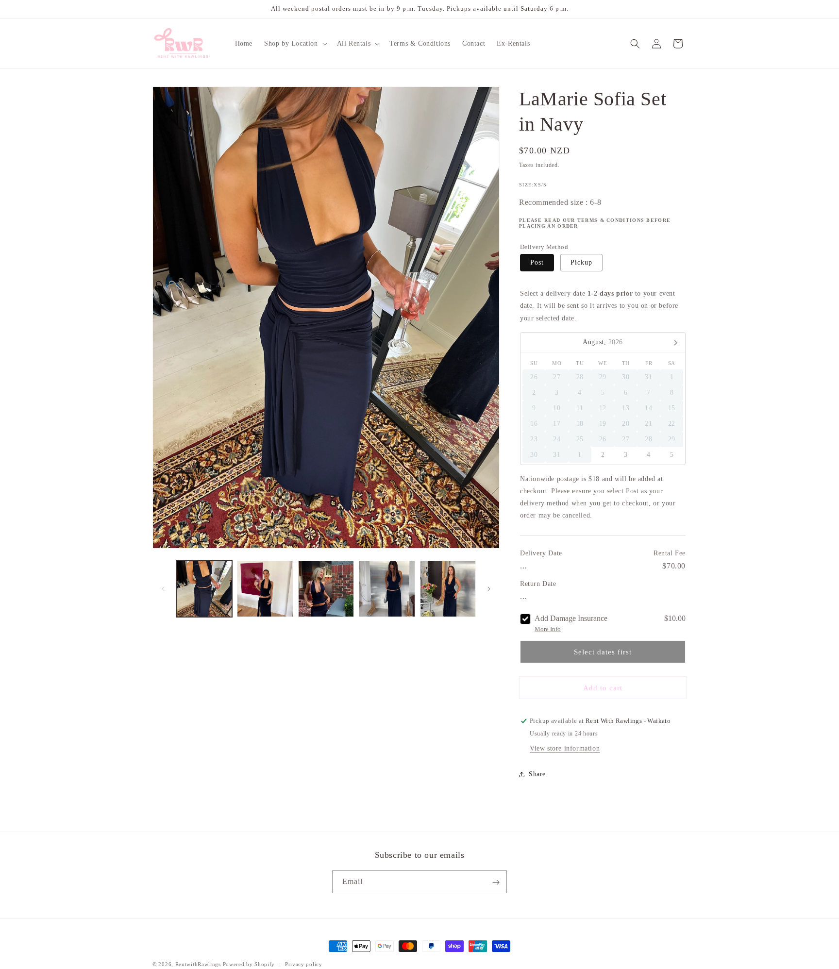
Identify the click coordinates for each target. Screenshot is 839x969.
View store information (565, 748)
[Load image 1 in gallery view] (204, 589)
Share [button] (537, 774)
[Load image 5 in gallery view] (448, 589)
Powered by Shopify (249, 964)
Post (537, 262)
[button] (294, 43)
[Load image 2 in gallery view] (265, 589)
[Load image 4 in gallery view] (387, 589)
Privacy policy (303, 964)
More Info (548, 629)
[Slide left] (163, 589)
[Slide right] (489, 589)
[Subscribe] (495, 882)
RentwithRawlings (198, 964)
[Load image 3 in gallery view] (326, 589)
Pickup (581, 262)
